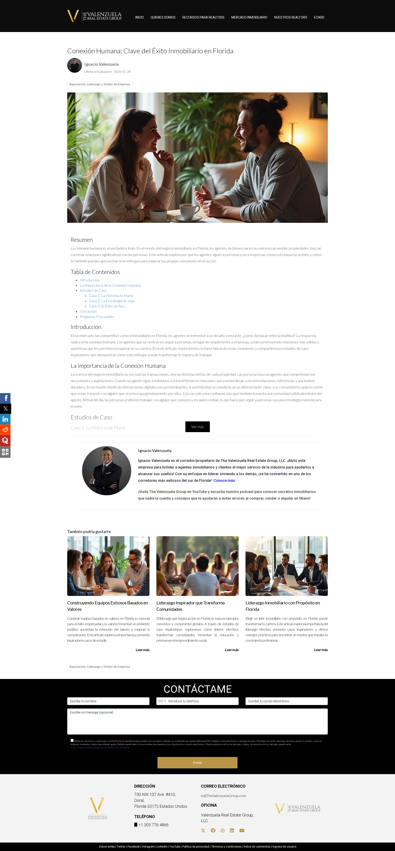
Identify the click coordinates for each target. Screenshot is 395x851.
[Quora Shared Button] (5, 441)
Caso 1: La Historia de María (111, 295)
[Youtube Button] (242, 831)
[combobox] (162, 701)
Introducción (90, 280)
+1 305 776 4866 (153, 824)
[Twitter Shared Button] (5, 409)
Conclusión (88, 311)
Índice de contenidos (257, 846)
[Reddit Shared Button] (5, 430)
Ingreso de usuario (284, 846)
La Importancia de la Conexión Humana (110, 285)
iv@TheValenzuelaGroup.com (223, 795)
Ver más (197, 426)
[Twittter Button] (203, 831)
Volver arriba (107, 846)
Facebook (134, 846)
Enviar (197, 763)
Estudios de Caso (93, 290)
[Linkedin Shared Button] (5, 419)
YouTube (174, 846)
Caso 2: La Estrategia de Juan (112, 301)
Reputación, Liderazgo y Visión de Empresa (99, 84)
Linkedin (162, 846)
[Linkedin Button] (232, 831)
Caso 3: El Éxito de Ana (106, 306)
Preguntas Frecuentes (97, 316)
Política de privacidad (195, 846)
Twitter (121, 846)
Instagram (148, 846)
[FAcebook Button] (213, 831)
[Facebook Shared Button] (5, 398)
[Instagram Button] (223, 831)
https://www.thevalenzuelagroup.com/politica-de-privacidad (100, 747)
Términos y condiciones (226, 846)
